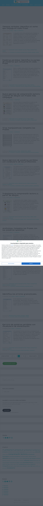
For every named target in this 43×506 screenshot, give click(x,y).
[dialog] (21, 253)
